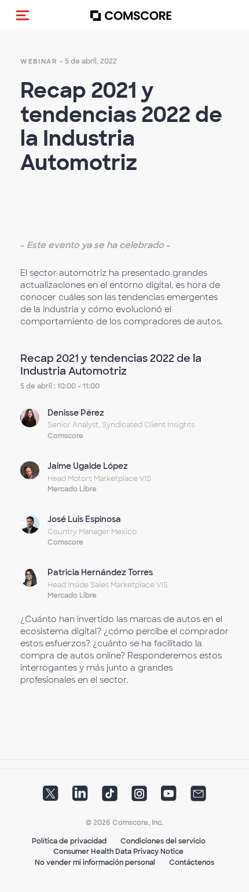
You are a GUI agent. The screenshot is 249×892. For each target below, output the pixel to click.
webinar (38, 61)
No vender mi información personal (95, 862)
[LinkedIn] (80, 796)
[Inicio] (130, 15)
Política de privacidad (69, 841)
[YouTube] (169, 796)
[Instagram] (139, 796)
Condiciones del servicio (163, 841)
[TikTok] (110, 796)
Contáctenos (191, 862)
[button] (22, 15)
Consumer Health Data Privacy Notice (118, 851)
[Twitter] (50, 796)
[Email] (198, 796)
